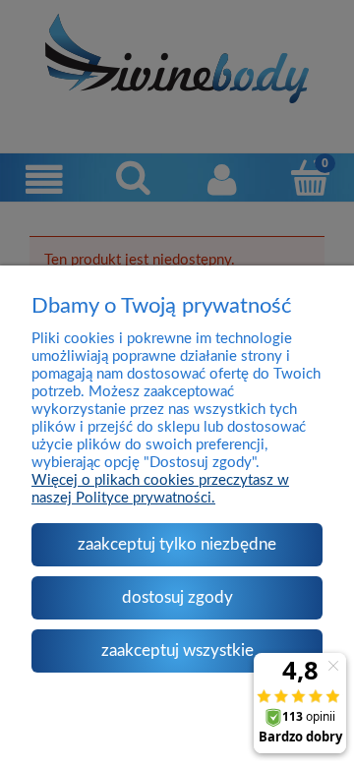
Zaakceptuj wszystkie (177, 650)
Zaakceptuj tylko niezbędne (177, 544)
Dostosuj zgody (177, 597)
